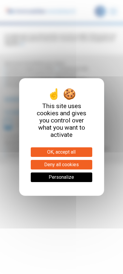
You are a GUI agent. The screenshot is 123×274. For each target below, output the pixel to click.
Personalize (61, 177)
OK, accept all (61, 152)
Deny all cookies (61, 164)
